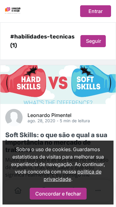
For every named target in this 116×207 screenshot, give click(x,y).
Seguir (93, 41)
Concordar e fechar (58, 194)
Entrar (95, 11)
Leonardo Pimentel (49, 115)
